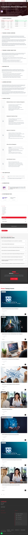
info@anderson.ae (20, 515)
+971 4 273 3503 (19, 517)
